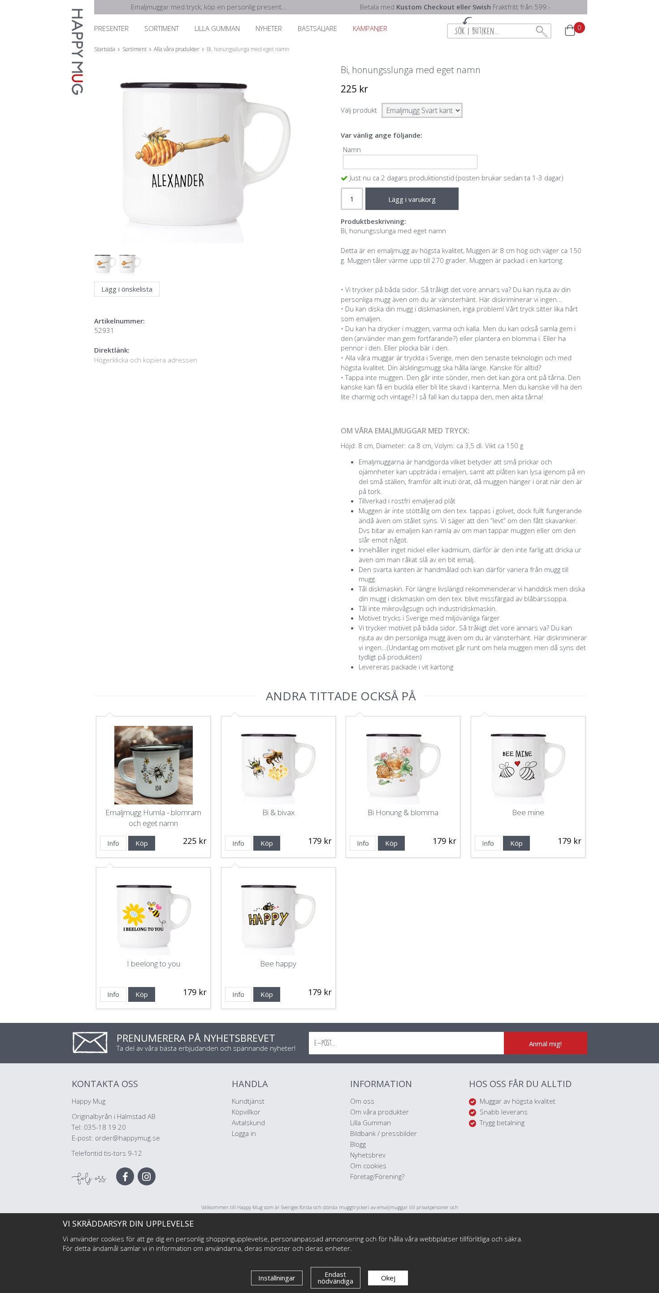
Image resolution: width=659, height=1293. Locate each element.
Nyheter (269, 28)
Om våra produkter (379, 1111)
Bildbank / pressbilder (383, 1133)
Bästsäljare (317, 28)
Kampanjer (370, 28)
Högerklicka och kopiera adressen (145, 359)
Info (113, 843)
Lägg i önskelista (126, 288)
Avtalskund (248, 1122)
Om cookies (368, 1165)
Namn (352, 149)
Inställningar (276, 1277)
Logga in (244, 1133)
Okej (388, 1277)
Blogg (358, 1144)
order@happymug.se (127, 1137)
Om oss (362, 1100)
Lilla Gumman (371, 1122)
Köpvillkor (246, 1111)
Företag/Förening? (377, 1176)
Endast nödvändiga (335, 1277)
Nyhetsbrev (368, 1154)
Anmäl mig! (545, 1043)
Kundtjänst (248, 1100)
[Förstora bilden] (205, 175)
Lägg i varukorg (412, 199)
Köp (141, 843)
